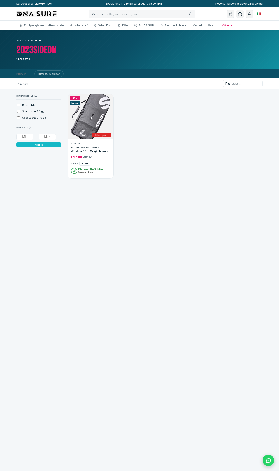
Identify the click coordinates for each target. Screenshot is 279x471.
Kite (125, 25)
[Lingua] (259, 14)
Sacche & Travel (176, 25)
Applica (39, 145)
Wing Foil (104, 25)
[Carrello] (230, 14)
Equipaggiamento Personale (44, 25)
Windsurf (81, 25)
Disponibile (29, 105)
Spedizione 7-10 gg (34, 117)
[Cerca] (190, 14)
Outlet (197, 25)
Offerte (227, 25)
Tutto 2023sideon (48, 74)
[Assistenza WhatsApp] (268, 460)
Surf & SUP (146, 25)
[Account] (249, 14)
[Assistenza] (240, 14)
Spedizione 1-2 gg (33, 111)
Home (19, 40)
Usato (212, 25)
